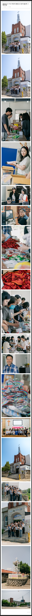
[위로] (27, 612)
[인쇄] (29, 612)
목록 (0, 308)
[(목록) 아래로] (28, 612)
